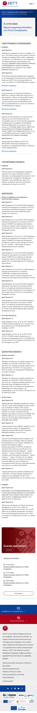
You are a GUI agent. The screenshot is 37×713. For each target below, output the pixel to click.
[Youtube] (18, 688)
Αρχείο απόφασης (10, 85)
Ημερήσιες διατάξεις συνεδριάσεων (17, 12)
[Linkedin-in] (8, 688)
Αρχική (4, 12)
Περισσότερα (9, 549)
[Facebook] (15, 688)
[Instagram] (22, 688)
